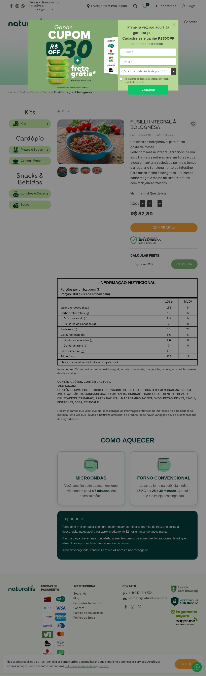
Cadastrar (148, 89)
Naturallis (140, 82)
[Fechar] (174, 24)
